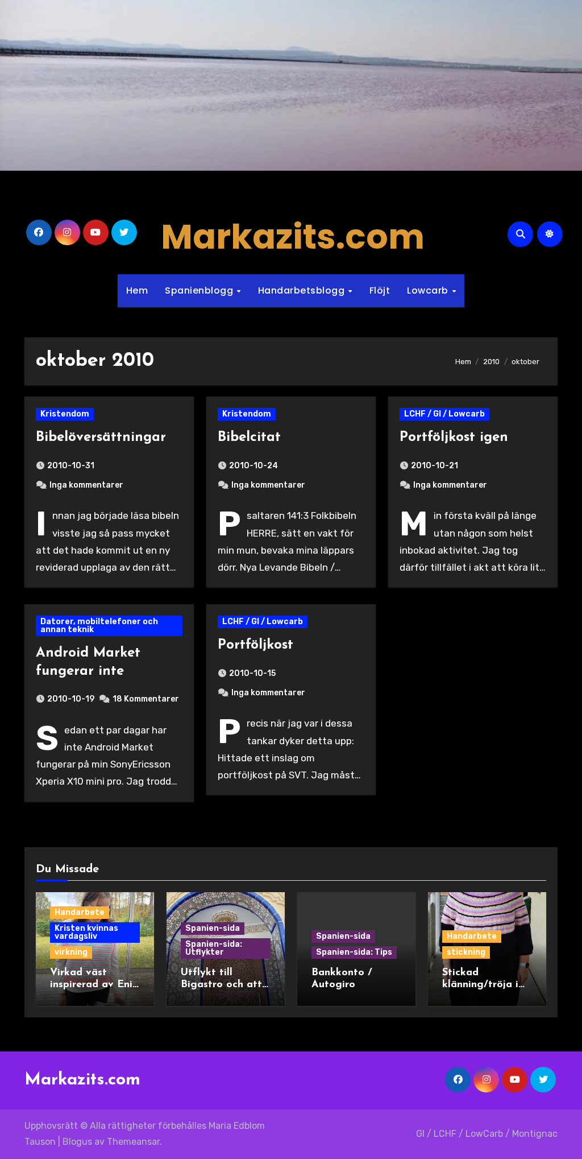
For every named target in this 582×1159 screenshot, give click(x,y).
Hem (137, 290)
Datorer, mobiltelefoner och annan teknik (99, 625)
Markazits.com (293, 237)
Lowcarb (429, 290)
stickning (466, 952)
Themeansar (133, 1141)
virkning (71, 952)
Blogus (77, 1141)
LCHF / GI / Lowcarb (444, 414)
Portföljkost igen (454, 437)
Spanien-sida (212, 928)
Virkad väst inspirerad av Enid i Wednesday (94, 985)
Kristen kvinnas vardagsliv (86, 932)
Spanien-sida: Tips (354, 952)
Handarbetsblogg (302, 290)
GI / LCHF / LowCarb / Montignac (487, 1133)
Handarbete (80, 912)
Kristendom (64, 414)
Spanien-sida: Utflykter (213, 948)
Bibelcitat (249, 437)
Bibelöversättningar (101, 437)
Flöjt (379, 290)
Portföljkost (255, 645)
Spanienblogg (200, 290)
